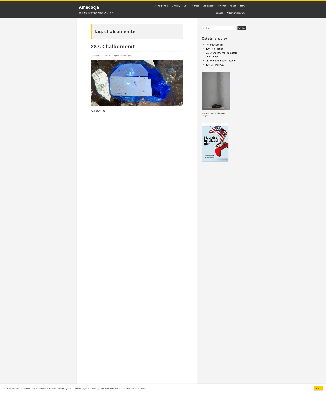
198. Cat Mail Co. (215, 64)
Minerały (176, 5)
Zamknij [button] (318, 388)
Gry (185, 5)
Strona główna (161, 5)
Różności (219, 12)
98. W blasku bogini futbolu (221, 60)
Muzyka (222, 5)
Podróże (195, 5)
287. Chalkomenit (113, 46)
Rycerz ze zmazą (214, 44)
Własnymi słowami (236, 12)
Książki (233, 5)
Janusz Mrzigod (125, 55)
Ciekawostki (209, 5)
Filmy (242, 5)
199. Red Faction (214, 48)
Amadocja (89, 7)
